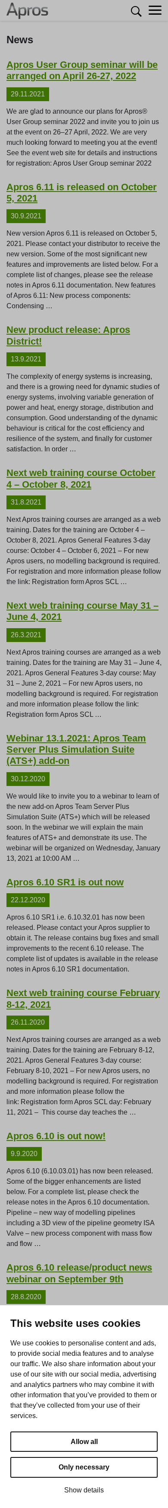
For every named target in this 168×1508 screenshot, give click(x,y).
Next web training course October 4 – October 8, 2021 (81, 478)
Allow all (84, 1441)
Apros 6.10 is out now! (56, 1136)
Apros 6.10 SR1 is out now (65, 882)
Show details (84, 1490)
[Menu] (155, 10)
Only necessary (84, 1467)
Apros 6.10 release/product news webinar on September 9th (79, 1273)
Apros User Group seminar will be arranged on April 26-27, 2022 (82, 70)
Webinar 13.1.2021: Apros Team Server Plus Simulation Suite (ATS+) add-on (76, 750)
